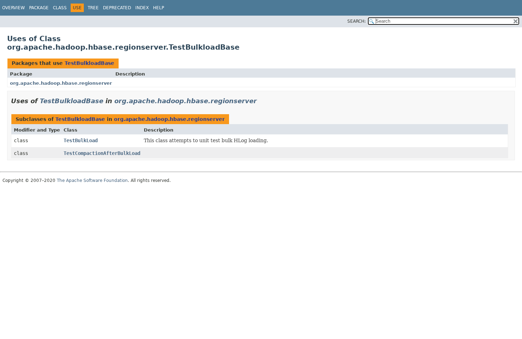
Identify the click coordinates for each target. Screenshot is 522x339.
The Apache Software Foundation (92, 180)
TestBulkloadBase (89, 63)
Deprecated (117, 7)
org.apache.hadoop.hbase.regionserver (61, 83)
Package (39, 7)
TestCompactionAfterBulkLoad (102, 153)
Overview (13, 7)
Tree (93, 7)
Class (60, 7)
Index (142, 7)
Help (158, 7)
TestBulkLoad (81, 140)
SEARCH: (356, 21)
